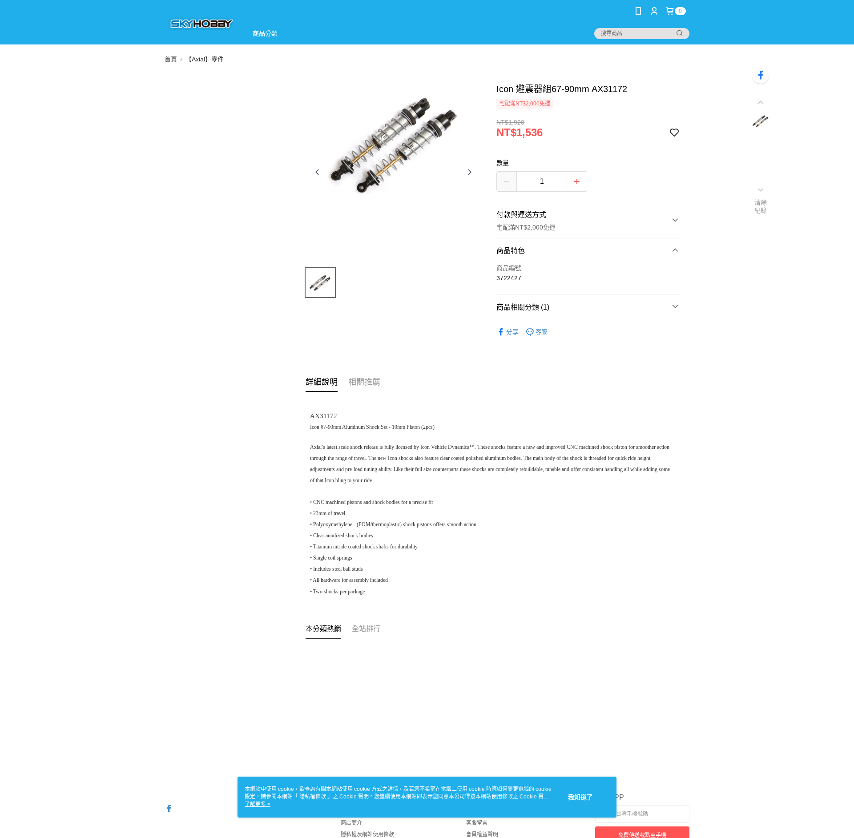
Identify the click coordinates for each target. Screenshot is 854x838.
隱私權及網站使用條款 (367, 834)
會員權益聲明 (482, 834)
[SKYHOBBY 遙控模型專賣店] (201, 23)
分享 (512, 331)
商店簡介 (351, 823)
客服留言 (476, 823)
